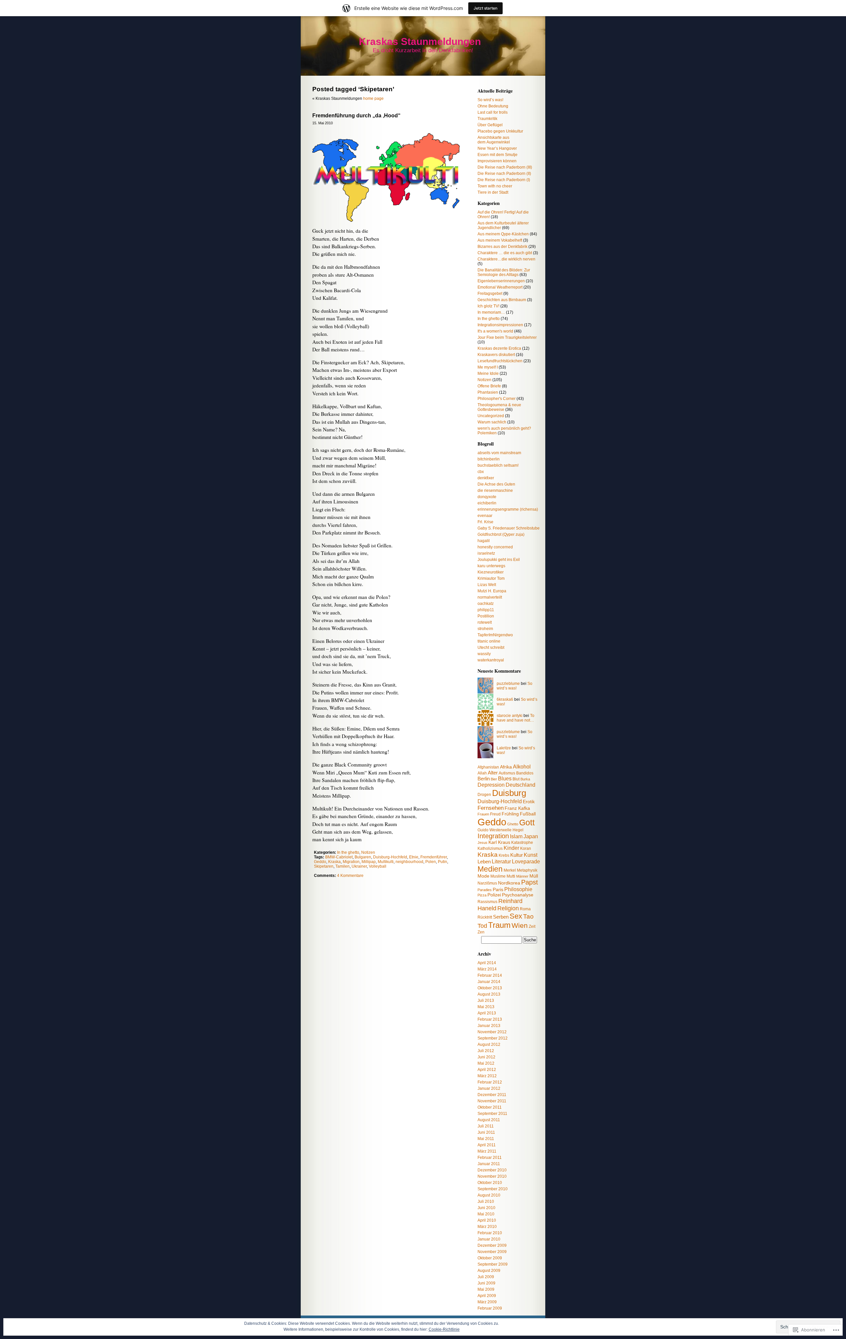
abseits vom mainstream (499, 453)
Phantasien (488, 392)
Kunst (530, 855)
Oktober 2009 (490, 1258)
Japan (530, 836)
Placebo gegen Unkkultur (500, 131)
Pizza (482, 895)
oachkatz (486, 603)
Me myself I (488, 367)
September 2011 (492, 1113)
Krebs (504, 855)
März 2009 (487, 1302)
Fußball (528, 813)
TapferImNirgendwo (495, 635)
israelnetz (486, 553)
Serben (501, 917)
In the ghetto (348, 852)
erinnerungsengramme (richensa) (508, 509)
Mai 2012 (486, 1063)
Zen (481, 932)
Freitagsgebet (490, 293)
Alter (493, 772)
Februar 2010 (490, 1233)
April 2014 (487, 963)
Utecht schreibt (491, 647)
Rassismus (487, 901)
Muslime (498, 876)
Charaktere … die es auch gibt (505, 253)
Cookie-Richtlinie (444, 1329)
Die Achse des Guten (496, 484)
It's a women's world (495, 331)
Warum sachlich (492, 422)
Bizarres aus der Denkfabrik (502, 246)
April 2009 (487, 1295)
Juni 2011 (486, 1132)
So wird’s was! (490, 100)
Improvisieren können (497, 161)
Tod (482, 925)
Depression (491, 785)
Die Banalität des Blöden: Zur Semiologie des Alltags (504, 272)
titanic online (489, 641)
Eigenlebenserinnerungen (501, 281)
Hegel (518, 830)
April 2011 (487, 1145)
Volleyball (377, 866)
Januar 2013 (489, 1025)
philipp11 (486, 610)
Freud (495, 814)
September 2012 (493, 1038)
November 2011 (492, 1101)
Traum (499, 925)
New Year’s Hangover (497, 148)
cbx (481, 471)
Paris (498, 889)
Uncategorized (491, 416)
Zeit (532, 926)
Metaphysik (527, 870)
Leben (484, 861)
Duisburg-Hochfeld (390, 857)
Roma (525, 909)
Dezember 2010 (492, 1170)
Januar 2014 (489, 981)
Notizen (368, 852)
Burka (525, 779)
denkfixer (486, 478)
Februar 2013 (490, 1019)
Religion (508, 908)
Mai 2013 (486, 1006)
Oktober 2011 (490, 1107)
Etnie (413, 857)
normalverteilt (490, 597)
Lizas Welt (487, 584)
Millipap (369, 861)
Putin (442, 861)
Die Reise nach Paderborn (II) (504, 173)
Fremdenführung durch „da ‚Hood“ (356, 115)
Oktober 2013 (490, 988)
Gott (527, 822)
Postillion (486, 616)
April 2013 (487, 1013)
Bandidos (524, 773)
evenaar (485, 515)
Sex (516, 916)
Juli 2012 (486, 1050)
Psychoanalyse (517, 894)
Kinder (511, 848)
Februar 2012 (490, 1082)
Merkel (510, 870)
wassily (484, 653)
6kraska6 (505, 699)
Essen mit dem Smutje (498, 154)
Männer (522, 876)
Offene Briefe (489, 386)
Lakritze (504, 748)
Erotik (529, 801)
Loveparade (526, 861)
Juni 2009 (486, 1283)
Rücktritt (485, 917)
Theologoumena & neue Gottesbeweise (499, 407)
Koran (525, 848)
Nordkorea (509, 883)
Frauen (483, 814)
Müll (533, 876)
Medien (490, 869)
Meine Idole (488, 373)
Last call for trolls (493, 112)
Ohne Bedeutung (493, 106)
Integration (493, 836)
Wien (520, 925)
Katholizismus (490, 848)
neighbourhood (409, 861)
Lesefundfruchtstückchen (500, 361)
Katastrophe (522, 842)
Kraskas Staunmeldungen (420, 41)
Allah (482, 773)
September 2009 (493, 1264)
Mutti (511, 876)
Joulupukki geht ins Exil (499, 559)
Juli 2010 (486, 1201)
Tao (528, 916)
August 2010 (489, 1195)
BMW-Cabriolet (339, 857)
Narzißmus (487, 883)
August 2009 (489, 1270)
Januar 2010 (489, 1239)
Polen (430, 861)
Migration (351, 861)
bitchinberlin (489, 459)
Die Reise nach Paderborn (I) (504, 179)
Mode (483, 876)
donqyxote (487, 496)
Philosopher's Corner (497, 398)
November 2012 (492, 1032)
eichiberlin (487, 503)
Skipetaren (323, 866)
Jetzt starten (485, 8)
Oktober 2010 (490, 1182)
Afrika (506, 767)
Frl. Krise (485, 522)
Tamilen (342, 866)
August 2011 (489, 1120)
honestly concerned (495, 547)
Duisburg (509, 793)
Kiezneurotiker (491, 572)
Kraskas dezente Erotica (499, 348)
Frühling (510, 813)
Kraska (334, 861)
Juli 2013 (486, 1000)
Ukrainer (359, 866)
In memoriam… (491, 312)
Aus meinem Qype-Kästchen (503, 234)
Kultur (516, 855)
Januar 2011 (489, 1164)
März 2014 (487, 969)
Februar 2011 (490, 1157)
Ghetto (512, 824)
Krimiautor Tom (491, 578)
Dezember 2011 (492, 1094)
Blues (505, 778)
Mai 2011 (486, 1138)
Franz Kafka (517, 808)
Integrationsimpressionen (500, 325)
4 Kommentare (350, 875)
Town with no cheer (495, 186)
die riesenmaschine (495, 490)
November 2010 (492, 1176)
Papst (529, 882)
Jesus (482, 843)
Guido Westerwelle (495, 830)
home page (373, 98)
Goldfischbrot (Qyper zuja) (501, 534)
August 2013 (489, 994)
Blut (516, 779)
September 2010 (493, 1189)
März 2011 (487, 1151)
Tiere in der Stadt (493, 192)
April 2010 (487, 1220)
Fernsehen (491, 808)
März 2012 (487, 1076)
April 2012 (487, 1069)
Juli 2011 (486, 1126)
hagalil (484, 540)
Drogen (484, 794)
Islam (516, 836)
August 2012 (489, 1044)
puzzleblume (508, 683)
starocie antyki (509, 715)
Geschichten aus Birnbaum (502, 299)
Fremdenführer (433, 857)
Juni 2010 (486, 1207)
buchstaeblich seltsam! (498, 465)
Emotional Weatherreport (500, 287)
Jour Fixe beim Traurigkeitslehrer (507, 337)
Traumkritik (487, 118)
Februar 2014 (490, 975)
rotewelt (485, 622)
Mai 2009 (486, 1289)
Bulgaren (363, 857)
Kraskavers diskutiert (496, 354)
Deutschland (520, 785)
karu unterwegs (491, 566)
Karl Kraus (499, 842)
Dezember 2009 (492, 1245)
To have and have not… (515, 718)
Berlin (484, 778)
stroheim (485, 628)
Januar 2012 (489, 1088)
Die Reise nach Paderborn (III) (505, 167)
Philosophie (518, 889)
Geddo (320, 861)
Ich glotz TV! (488, 306)
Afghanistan (488, 767)
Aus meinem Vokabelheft (500, 240)
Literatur (501, 861)
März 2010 (487, 1226)
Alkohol (522, 766)
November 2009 (492, 1251)
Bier (494, 779)
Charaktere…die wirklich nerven (506, 259)
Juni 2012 (486, 1057)
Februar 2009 (490, 1308)
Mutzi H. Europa (492, 591)
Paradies (485, 890)
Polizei (494, 894)
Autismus (507, 773)
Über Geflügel (490, 125)
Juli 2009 (486, 1277)
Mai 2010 (486, 1214)
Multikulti (386, 861)
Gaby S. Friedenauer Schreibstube (509, 528)
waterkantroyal (491, 660)
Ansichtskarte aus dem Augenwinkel (494, 139)
